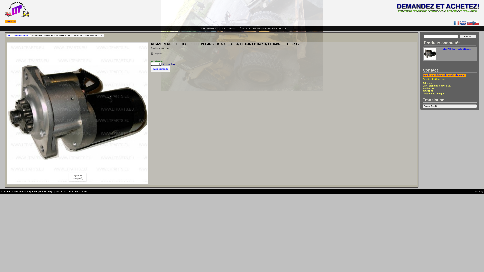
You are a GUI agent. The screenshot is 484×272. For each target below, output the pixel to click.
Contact (232, 29)
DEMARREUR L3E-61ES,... (457, 49)
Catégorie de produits (212, 29)
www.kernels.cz (477, 191)
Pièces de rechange (274, 29)
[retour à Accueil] (9, 35)
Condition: (156, 48)
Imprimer (159, 54)
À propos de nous (250, 29)
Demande (10, 21)
